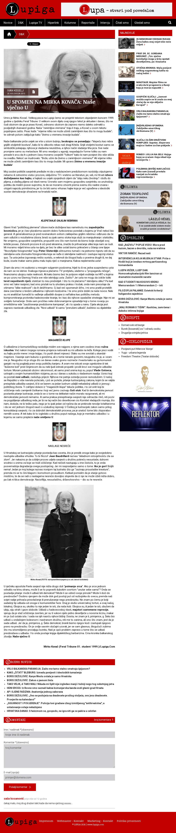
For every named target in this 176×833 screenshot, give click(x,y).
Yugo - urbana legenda (133, 352)
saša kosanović (14, 798)
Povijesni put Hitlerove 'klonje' (137, 349)
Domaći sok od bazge (133, 325)
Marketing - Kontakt (100, 821)
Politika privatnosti (129, 821)
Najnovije (127, 32)
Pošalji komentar (19, 787)
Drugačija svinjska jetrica (134, 332)
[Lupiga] (30, 8)
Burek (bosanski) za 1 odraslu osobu (141, 328)
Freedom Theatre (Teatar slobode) (140, 356)
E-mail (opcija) (11, 772)
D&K (21, 22)
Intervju (105, 22)
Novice (8, 22)
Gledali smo (142, 22)
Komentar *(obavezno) (16, 742)
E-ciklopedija (136, 342)
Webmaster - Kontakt (70, 821)
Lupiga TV (35, 22)
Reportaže (88, 22)
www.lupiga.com (95, 824)
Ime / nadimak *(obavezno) (19, 729)
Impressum (46, 821)
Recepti (130, 318)
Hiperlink (53, 22)
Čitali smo (122, 22)
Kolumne (70, 22)
